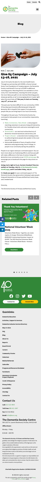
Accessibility (6, 388)
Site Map (5, 392)
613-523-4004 (10, 405)
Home (29, 2)
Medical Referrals (8, 361)
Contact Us (6, 395)
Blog (3, 335)
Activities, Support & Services (12, 320)
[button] (39, 2)
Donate (34, 2)
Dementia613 (9, 131)
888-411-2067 (13, 408)
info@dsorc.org (12, 415)
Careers (5, 350)
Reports (5, 342)
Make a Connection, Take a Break (15, 123)
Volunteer (5, 357)
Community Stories (8, 353)
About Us (5, 339)
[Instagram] (17, 296)
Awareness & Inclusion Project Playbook (9, 376)
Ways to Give (6, 328)
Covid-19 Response (8, 381)
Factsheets (6, 372)
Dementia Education (9, 317)
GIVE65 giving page (30, 157)
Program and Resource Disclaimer (13, 368)
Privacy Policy (6, 384)
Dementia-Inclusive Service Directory (14, 324)
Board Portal (6, 346)
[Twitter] (24, 296)
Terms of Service (22, 479)
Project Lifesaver (10, 136)
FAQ (3, 331)
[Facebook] (11, 296)
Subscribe (5, 364)
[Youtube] (30, 296)
